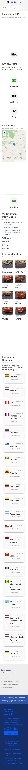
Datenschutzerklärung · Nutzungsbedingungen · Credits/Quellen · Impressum (14, 701)
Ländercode (15, 2)
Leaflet (16, 160)
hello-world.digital (11, 733)
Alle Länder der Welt (8, 678)
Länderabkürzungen (8, 687)
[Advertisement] (14, 34)
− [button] (4, 135)
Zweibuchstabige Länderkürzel (11, 681)
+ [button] (4, 132)
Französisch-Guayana (16, 418)
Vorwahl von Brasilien (12, 227)
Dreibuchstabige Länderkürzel (10, 684)
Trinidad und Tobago (15, 542)
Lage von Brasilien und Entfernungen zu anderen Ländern (13, 232)
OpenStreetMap (22, 160)
